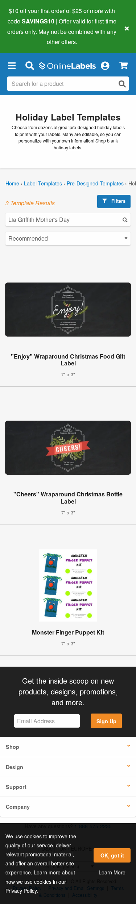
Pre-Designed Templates (95, 183)
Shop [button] (12, 746)
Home (12, 183)
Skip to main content (26, 36)
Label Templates (43, 183)
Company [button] (18, 806)
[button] (11, 65)
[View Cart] (123, 65)
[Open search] (122, 84)
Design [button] (14, 767)
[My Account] (105, 65)
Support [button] (16, 786)
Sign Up (106, 721)
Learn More (112, 872)
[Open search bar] (29, 65)
